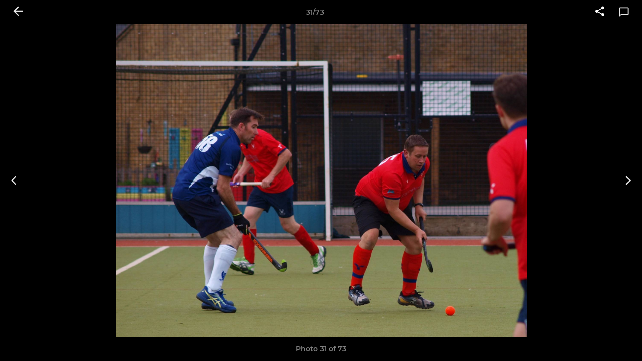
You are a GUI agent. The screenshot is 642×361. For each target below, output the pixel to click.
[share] (600, 12)
